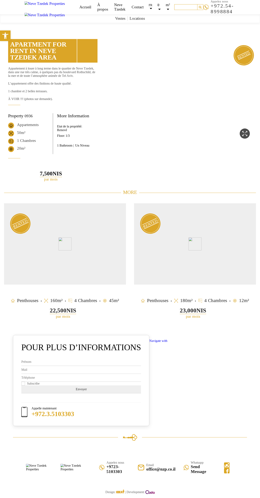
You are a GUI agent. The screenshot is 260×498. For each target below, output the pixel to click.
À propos (102, 7)
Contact (138, 7)
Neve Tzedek (120, 7)
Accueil (85, 7)
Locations (137, 18)
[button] (5, 35)
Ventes (120, 18)
